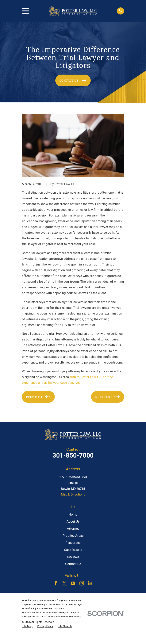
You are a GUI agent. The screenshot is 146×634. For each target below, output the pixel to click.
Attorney (73, 528)
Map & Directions (73, 494)
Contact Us (73, 564)
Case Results (73, 550)
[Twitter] (64, 583)
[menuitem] (27, 626)
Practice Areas (73, 535)
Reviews (73, 557)
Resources (73, 543)
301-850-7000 (73, 455)
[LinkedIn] (90, 583)
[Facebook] (56, 583)
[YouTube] (73, 583)
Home (73, 514)
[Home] (72, 11)
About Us (73, 521)
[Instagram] (81, 583)
